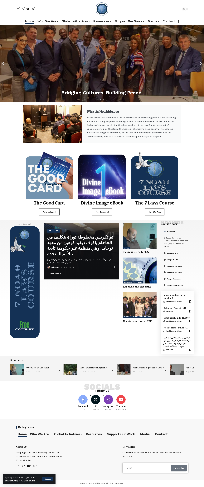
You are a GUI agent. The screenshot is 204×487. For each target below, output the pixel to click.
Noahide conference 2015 (137, 321)
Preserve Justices (175, 285)
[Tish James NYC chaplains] (70, 369)
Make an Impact (49, 212)
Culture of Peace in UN (174, 308)
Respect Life (172, 260)
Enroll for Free (154, 212)
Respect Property (174, 272)
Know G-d (171, 231)
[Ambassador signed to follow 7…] (124, 369)
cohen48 (55, 267)
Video (126, 248)
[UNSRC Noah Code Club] (140, 236)
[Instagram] (33, 9)
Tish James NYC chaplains (93, 368)
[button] (3, 63)
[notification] (174, 9)
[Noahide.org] (101, 9)
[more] (179, 21)
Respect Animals (174, 279)
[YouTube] (28, 9)
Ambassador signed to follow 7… (149, 368)
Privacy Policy (11, 481)
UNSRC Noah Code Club (136, 252)
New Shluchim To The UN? (176, 318)
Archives (128, 282)
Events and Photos (142, 316)
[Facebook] (19, 9)
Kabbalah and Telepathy (137, 286)
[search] (178, 9)
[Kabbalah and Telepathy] (140, 271)
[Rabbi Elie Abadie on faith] (177, 369)
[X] (23, 9)
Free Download (102, 212)
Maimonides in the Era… (175, 328)
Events (127, 316)
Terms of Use (28, 481)
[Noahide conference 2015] (140, 305)
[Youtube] (121, 403)
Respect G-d (172, 253)
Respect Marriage (174, 266)
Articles (53, 230)
